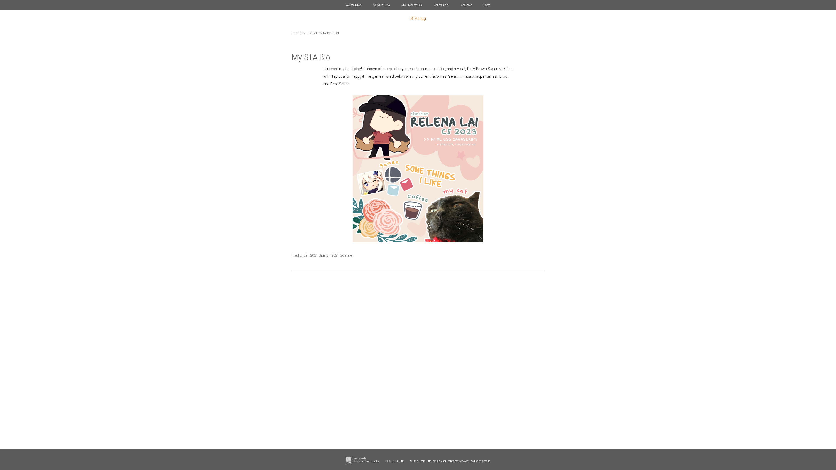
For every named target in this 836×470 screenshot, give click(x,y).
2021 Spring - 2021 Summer (331, 255)
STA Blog (418, 18)
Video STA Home (394, 460)
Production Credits (480, 461)
